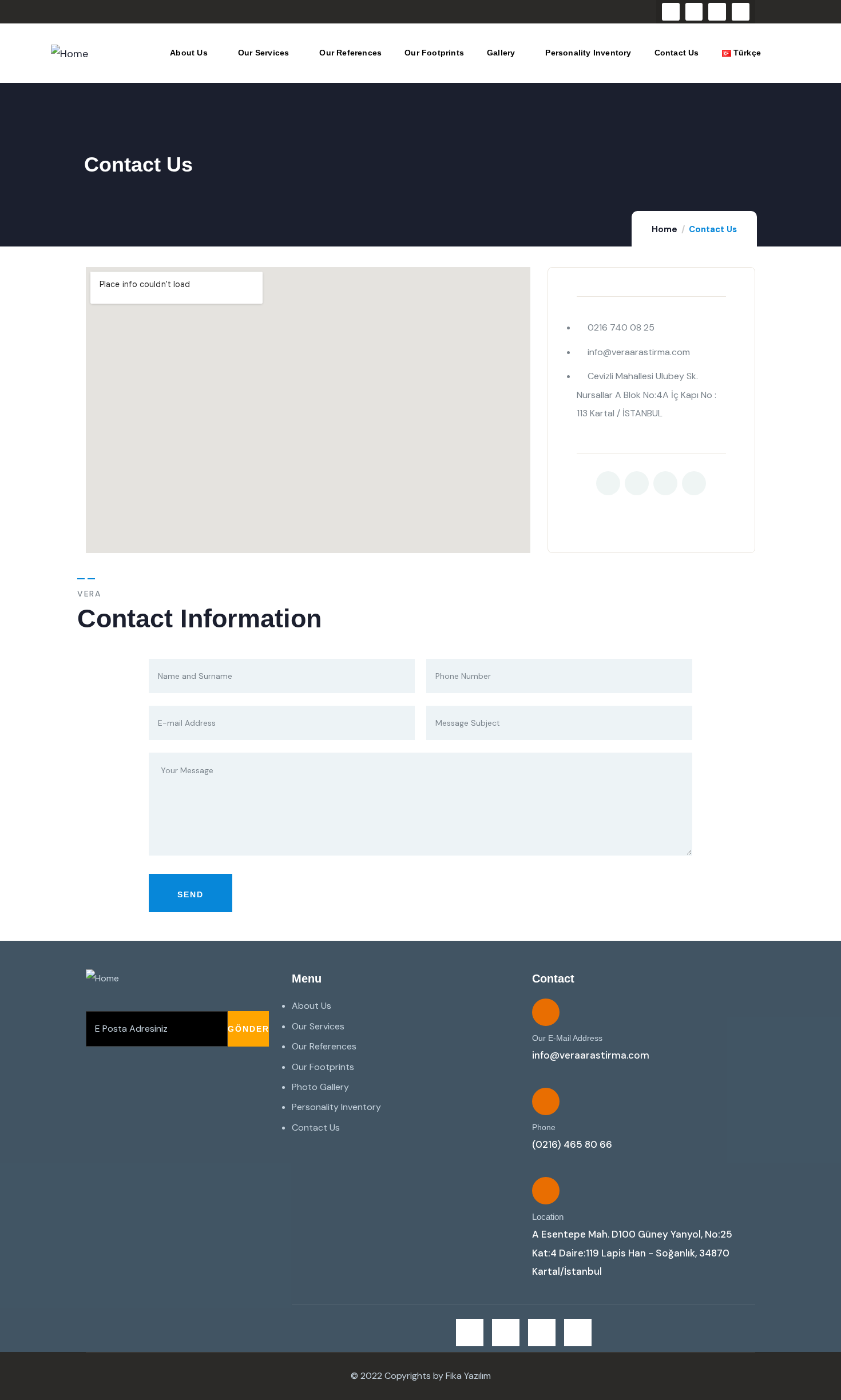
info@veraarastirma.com (590, 1055)
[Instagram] (717, 12)
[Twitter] (671, 12)
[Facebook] (694, 12)
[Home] (69, 54)
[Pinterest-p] (694, 483)
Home (664, 229)
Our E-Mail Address (567, 1038)
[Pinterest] (740, 12)
